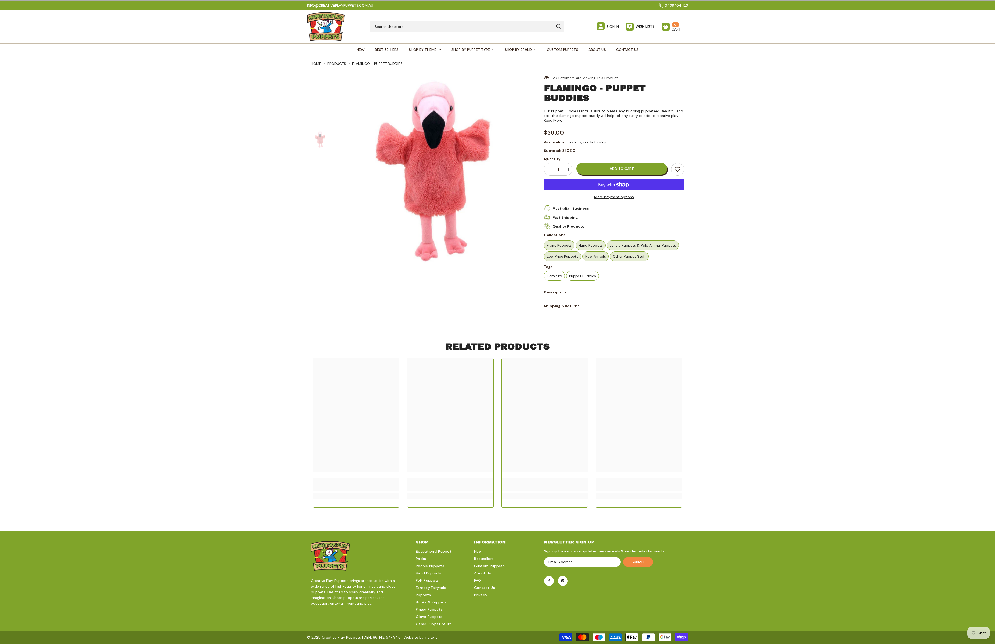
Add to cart (622, 168)
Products (336, 63)
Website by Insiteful (421, 637)
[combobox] (461, 26)
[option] (432, 170)
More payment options (614, 197)
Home (316, 63)
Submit (638, 562)
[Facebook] (549, 581)
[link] (677, 169)
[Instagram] (563, 581)
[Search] (467, 26)
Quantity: (553, 159)
